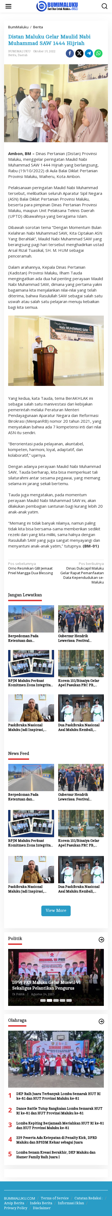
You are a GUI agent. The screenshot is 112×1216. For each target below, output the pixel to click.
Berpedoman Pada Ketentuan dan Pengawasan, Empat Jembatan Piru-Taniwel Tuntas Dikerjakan (27, 638)
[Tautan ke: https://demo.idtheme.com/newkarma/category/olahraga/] (101, 1021)
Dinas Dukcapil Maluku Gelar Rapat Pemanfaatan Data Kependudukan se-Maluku (82, 573)
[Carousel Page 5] (69, 1000)
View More (56, 910)
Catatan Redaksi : (88, 1198)
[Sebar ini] (70, 53)
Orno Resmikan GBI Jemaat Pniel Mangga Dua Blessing (30, 568)
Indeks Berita (41, 1203)
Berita (12, 55)
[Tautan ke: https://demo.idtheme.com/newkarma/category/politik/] (101, 939)
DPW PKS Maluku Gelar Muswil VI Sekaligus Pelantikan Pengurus (46, 985)
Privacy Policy (15, 1208)
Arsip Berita (14, 1203)
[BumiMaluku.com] (57, 5)
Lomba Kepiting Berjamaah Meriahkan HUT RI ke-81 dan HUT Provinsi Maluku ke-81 (60, 1125)
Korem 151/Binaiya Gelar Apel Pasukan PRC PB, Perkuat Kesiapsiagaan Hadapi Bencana (78, 683)
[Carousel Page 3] (56, 1000)
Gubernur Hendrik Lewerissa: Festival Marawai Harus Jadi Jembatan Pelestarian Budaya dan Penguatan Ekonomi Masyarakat (76, 638)
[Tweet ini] (79, 53)
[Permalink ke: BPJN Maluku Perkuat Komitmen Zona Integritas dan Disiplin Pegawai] (31, 663)
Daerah (22, 55)
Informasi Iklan (71, 1203)
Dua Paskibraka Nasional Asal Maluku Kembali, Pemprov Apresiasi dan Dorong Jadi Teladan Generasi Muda (78, 727)
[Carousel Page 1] (43, 1000)
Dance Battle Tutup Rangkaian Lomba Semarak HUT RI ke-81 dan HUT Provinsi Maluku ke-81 (59, 1111)
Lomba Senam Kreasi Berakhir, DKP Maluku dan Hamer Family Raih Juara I (55, 1155)
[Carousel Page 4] (62, 1000)
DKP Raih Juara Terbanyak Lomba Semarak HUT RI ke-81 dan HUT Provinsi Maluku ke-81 (58, 1096)
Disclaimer (42, 1208)
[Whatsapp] (98, 53)
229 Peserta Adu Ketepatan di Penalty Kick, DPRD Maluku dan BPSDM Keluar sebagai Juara (56, 1140)
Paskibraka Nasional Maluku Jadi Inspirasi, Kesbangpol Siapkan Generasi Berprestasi (26, 727)
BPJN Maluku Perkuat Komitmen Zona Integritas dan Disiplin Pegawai (30, 683)
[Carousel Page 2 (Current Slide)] (49, 1000)
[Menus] (8, 6)
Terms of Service (55, 1198)
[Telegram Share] (89, 53)
